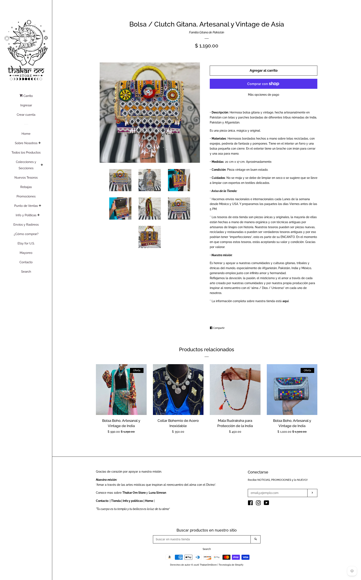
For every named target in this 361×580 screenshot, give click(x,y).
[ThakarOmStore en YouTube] (266, 503)
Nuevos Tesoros (26, 177)
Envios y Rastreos (26, 224)
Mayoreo (26, 253)
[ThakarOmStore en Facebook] (250, 503)
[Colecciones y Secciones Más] (42, 165)
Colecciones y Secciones (26, 165)
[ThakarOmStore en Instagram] (258, 503)
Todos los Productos (26, 152)
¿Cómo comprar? (26, 234)
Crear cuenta (26, 115)
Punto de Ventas (26, 206)
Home (26, 134)
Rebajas (26, 187)
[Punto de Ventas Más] (40, 206)
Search (26, 271)
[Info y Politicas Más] (38, 215)
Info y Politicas (26, 215)
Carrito (28, 96)
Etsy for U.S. (26, 243)
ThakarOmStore (208, 564)
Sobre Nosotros (26, 143)
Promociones (26, 196)
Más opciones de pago (263, 94)
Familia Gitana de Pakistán (206, 32)
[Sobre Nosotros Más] (39, 143)
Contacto (26, 262)
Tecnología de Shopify (231, 564)
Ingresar (26, 105)
